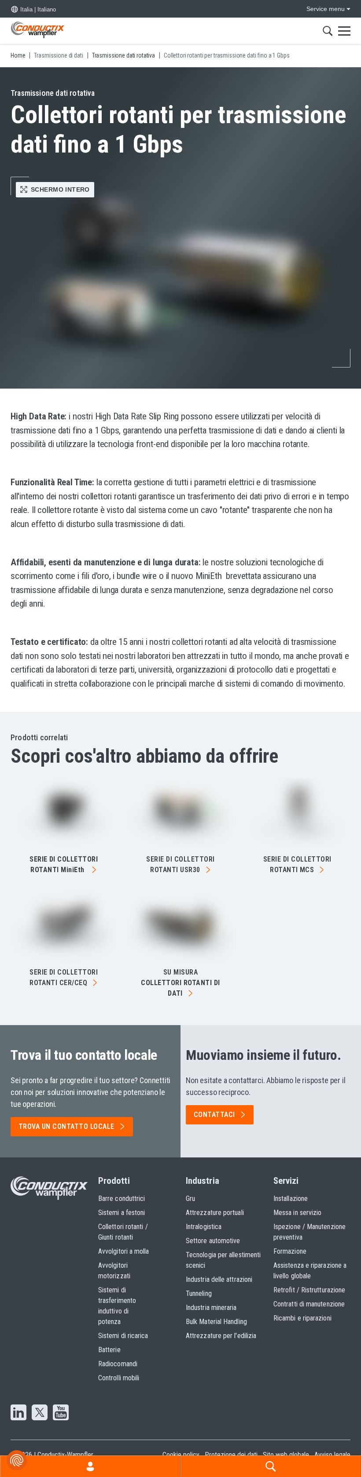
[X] (40, 1413)
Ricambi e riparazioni (302, 1318)
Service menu (325, 8)
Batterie (109, 1350)
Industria (202, 1180)
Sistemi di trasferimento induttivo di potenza (117, 1306)
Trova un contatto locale (66, 1126)
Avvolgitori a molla (123, 1251)
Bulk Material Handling (216, 1321)
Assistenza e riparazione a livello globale (309, 1270)
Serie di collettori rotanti (180, 864)
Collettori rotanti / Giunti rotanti (123, 1231)
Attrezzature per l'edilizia (221, 1335)
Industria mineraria (211, 1307)
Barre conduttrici (121, 1198)
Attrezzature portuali (215, 1212)
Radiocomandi (117, 1364)
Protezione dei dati (231, 1455)
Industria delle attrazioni (219, 1279)
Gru (190, 1198)
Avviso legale (332, 1455)
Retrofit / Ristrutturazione (309, 1290)
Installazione (290, 1198)
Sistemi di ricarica (123, 1335)
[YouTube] (61, 1413)
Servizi (286, 1180)
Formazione (289, 1251)
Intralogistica (203, 1226)
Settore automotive (213, 1241)
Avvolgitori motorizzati (114, 1270)
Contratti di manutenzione (309, 1304)
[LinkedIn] (18, 1413)
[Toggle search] (328, 30)
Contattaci (214, 1114)
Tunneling (199, 1293)
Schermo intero (60, 189)
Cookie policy (180, 1455)
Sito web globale (286, 1455)
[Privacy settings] (17, 1460)
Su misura (180, 982)
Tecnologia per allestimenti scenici (223, 1260)
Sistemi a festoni (121, 1212)
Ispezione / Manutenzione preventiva (309, 1231)
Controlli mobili (118, 1378)
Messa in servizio (297, 1212)
